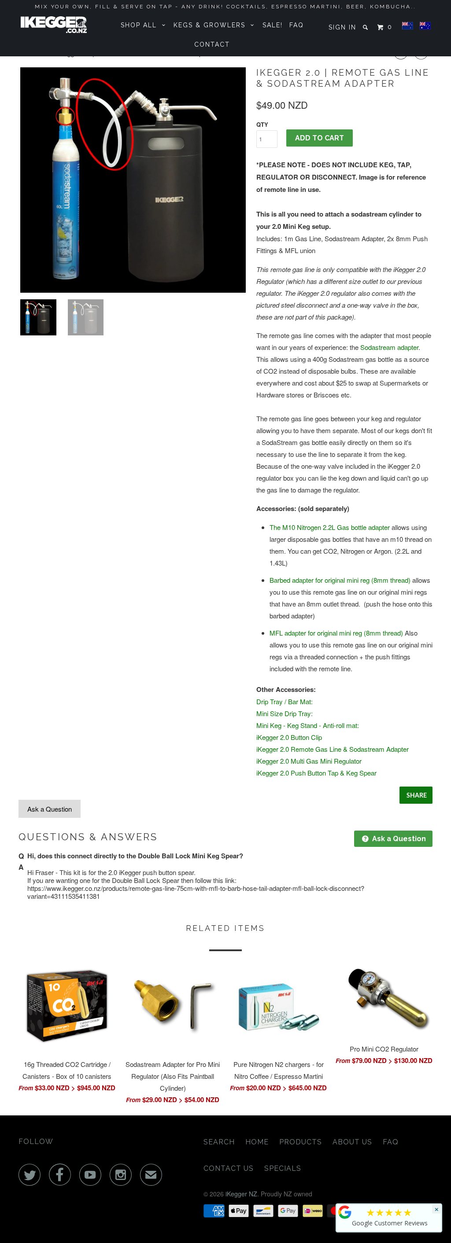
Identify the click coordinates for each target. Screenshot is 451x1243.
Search (219, 1142)
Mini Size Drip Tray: (284, 713)
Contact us (228, 1168)
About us (352, 1142)
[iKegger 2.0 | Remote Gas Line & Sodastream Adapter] (133, 180)
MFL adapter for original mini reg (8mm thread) (336, 632)
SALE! (272, 25)
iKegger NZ (241, 1193)
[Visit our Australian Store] (425, 26)
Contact (212, 44)
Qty (262, 124)
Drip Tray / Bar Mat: (284, 701)
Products (300, 1142)
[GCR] (345, 1212)
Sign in (342, 27)
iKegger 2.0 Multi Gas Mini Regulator (309, 760)
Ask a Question (49, 808)
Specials (282, 1168)
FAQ (296, 25)
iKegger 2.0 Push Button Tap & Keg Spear (316, 772)
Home (257, 1142)
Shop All (141, 25)
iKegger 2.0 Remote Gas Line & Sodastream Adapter (332, 749)
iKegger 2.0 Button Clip (289, 737)
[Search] (366, 27)
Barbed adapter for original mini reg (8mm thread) (340, 580)
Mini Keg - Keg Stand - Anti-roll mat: (307, 725)
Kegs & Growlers (212, 25)
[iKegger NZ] (54, 24)
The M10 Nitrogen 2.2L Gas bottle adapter (330, 527)
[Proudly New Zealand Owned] (407, 26)
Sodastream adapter (389, 347)
